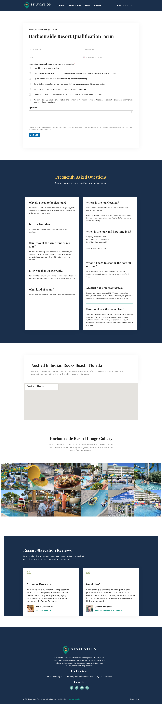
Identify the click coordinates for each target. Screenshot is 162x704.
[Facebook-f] (71, 688)
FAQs (87, 5)
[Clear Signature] (132, 112)
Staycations (75, 5)
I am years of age (46, 68)
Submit (34, 135)
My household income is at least (61, 79)
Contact (98, 5)
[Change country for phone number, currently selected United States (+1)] (84, 57)
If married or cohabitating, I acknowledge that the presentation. (69, 84)
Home (61, 5)
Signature (33, 108)
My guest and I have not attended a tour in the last (60, 89)
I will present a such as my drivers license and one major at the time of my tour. (75, 73)
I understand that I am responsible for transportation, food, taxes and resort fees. (68, 94)
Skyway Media (74, 699)
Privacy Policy (134, 699)
